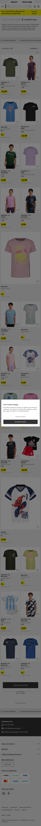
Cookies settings (20, 416)
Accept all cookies (20, 422)
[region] (20, 413)
